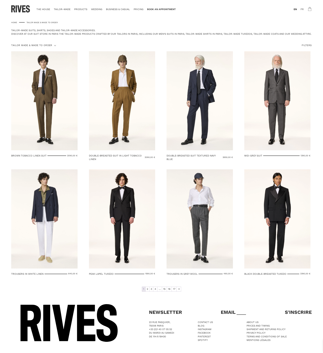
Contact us (205, 322)
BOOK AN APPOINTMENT (161, 9)
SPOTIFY (203, 340)
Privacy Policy (256, 332)
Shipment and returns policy (266, 329)
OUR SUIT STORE (37, 33)
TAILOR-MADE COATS (266, 33)
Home (14, 22)
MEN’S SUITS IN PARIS (171, 33)
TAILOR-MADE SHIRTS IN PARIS (204, 33)
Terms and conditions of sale (267, 336)
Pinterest (204, 336)
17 (174, 289)
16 (169, 289)
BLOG (201, 325)
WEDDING (96, 9)
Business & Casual (118, 9)
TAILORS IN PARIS (127, 33)
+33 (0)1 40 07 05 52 (160, 329)
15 (164, 289)
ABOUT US (253, 322)
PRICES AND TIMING (258, 325)
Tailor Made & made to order (31, 45)
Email (229, 312)
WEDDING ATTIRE (301, 33)
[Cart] (310, 9)
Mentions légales (258, 340)
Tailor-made (62, 9)
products (80, 9)
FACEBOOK (204, 332)
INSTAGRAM (204, 329)
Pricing (138, 9)
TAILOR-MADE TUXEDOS (238, 33)
